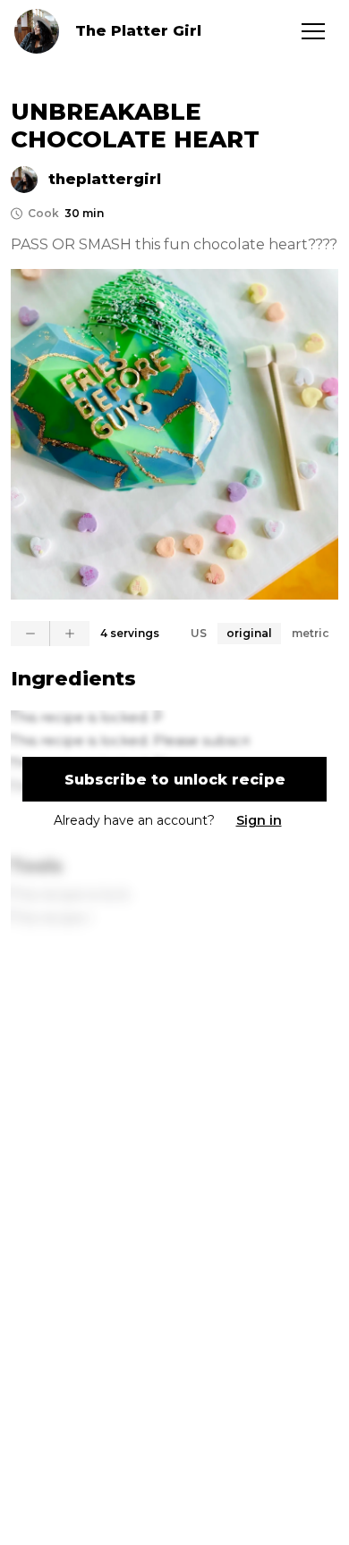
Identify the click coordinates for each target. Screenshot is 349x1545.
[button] (313, 31)
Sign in (259, 820)
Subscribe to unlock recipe (174, 779)
